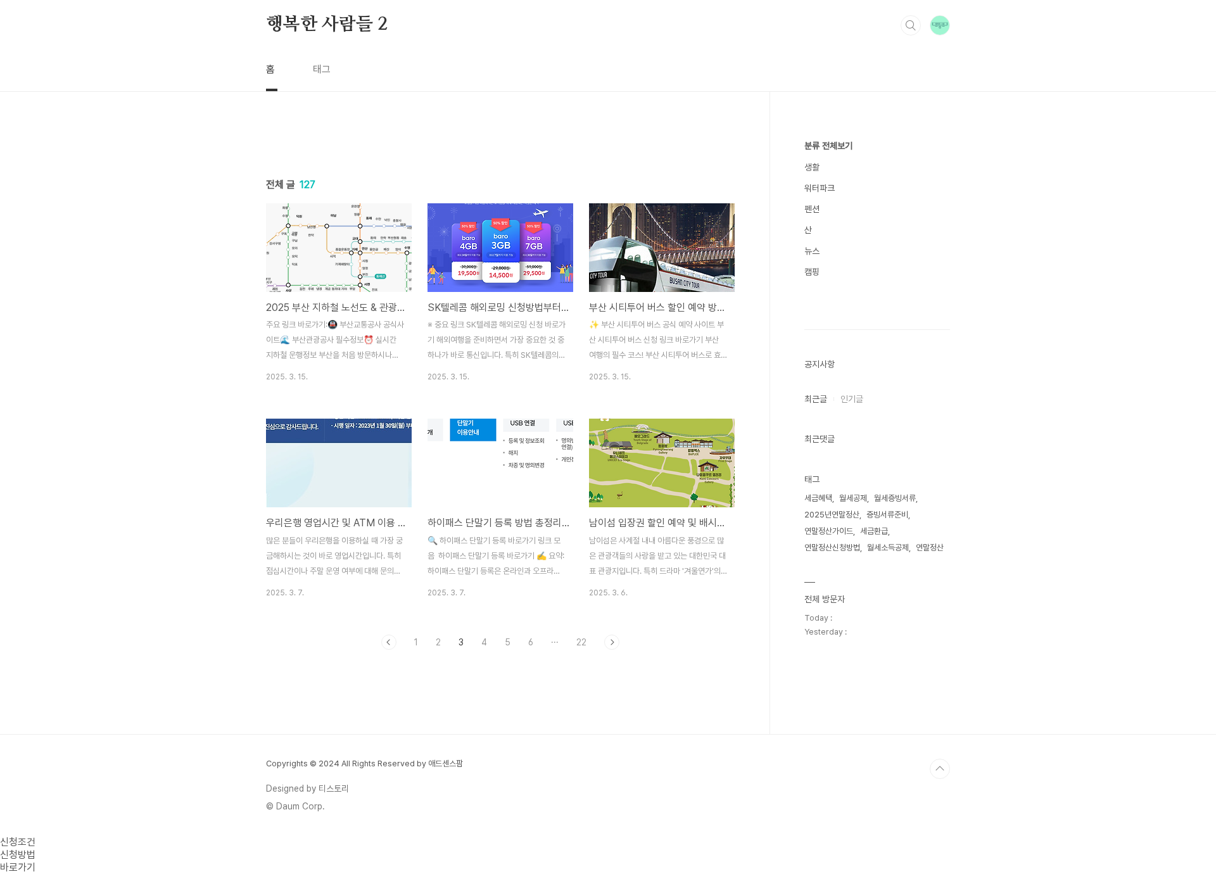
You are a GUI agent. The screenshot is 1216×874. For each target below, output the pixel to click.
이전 (388, 642)
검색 (910, 25)
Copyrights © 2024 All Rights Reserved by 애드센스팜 (364, 763)
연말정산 (930, 547)
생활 (812, 167)
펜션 (812, 209)
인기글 (851, 399)
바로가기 (17, 867)
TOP (940, 769)
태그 (322, 69)
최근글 (815, 399)
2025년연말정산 (831, 514)
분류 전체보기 (828, 146)
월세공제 (853, 498)
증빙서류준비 (887, 514)
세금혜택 (818, 498)
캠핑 (812, 272)
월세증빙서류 (895, 498)
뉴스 (812, 251)
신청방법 (17, 855)
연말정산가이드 (828, 531)
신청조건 (17, 842)
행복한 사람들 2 (326, 25)
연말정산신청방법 (832, 547)
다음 (611, 642)
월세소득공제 (888, 547)
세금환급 (874, 531)
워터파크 (819, 188)
